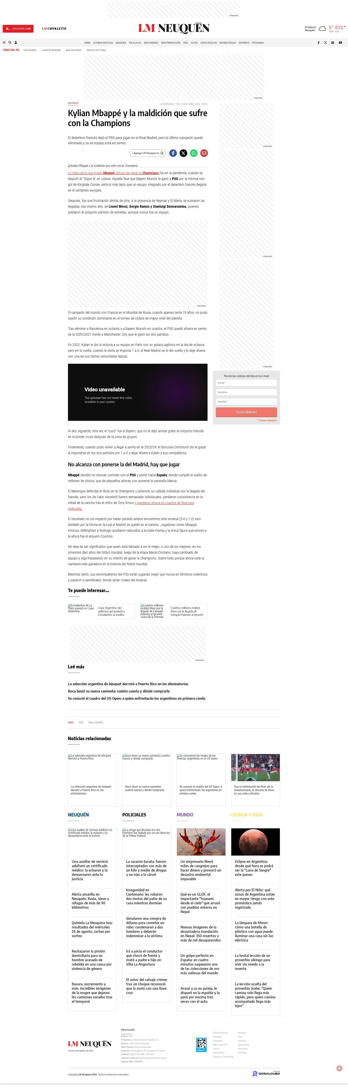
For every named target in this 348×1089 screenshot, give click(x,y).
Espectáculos (209, 43)
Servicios (242, 1053)
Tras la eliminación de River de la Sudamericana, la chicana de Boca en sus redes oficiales (254, 790)
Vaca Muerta (29, 50)
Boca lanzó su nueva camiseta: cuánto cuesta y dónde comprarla (119, 691)
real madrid (96, 722)
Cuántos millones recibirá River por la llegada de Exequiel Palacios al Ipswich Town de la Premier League (187, 613)
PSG (178, 103)
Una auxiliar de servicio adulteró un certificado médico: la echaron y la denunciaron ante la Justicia (90, 870)
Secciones (242, 1049)
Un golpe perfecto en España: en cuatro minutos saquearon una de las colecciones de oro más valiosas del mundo (200, 964)
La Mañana (167, 103)
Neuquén (121, 43)
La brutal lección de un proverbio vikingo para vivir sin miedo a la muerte (252, 962)
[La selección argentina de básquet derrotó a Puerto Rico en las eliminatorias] (92, 767)
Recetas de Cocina (96, 50)
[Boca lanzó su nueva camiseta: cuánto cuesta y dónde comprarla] (147, 767)
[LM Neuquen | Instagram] (333, 42)
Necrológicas (228, 43)
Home (87, 43)
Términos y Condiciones (223, 1057)
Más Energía (151, 43)
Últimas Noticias (103, 43)
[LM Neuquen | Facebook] (319, 42)
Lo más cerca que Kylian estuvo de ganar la (114, 173)
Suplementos (218, 1053)
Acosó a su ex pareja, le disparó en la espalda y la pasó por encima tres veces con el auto (200, 994)
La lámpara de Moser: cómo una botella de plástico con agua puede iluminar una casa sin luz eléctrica (254, 931)
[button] (4, 42)
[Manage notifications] (339, 1068)
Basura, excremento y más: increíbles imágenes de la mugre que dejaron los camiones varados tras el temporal (92, 992)
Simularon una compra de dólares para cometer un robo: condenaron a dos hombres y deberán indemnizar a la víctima (146, 927)
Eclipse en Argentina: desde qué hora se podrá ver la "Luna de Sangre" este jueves (254, 868)
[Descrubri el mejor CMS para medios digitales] (266, 1077)
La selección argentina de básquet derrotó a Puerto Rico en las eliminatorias (128, 683)
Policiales (135, 43)
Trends (216, 1049)
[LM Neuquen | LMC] (54, 29)
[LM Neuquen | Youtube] (340, 42)
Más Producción (170, 43)
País (185, 43)
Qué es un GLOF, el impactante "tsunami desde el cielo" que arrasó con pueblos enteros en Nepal (200, 903)
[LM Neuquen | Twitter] (326, 42)
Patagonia (258, 43)
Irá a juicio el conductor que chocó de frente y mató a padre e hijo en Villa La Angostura (144, 957)
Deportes (244, 43)
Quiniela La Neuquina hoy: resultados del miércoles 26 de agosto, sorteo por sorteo (92, 929)
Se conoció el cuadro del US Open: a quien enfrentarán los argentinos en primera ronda (136, 698)
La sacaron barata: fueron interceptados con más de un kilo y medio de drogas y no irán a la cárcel (146, 868)
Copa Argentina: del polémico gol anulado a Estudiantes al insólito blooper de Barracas (111, 613)
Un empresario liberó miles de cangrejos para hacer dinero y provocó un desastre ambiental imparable (201, 870)
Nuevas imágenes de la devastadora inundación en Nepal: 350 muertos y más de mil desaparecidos (201, 933)
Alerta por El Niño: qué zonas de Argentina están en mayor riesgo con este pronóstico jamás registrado (255, 898)
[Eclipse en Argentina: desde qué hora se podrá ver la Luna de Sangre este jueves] (255, 842)
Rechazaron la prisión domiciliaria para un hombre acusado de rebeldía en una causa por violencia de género (92, 960)
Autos (194, 43)
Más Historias (73, 50)
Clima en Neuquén (51, 50)
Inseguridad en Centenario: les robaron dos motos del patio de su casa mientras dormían (146, 896)
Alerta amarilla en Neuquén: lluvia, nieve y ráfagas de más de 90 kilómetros (90, 900)
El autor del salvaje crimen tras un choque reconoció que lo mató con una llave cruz (146, 986)
